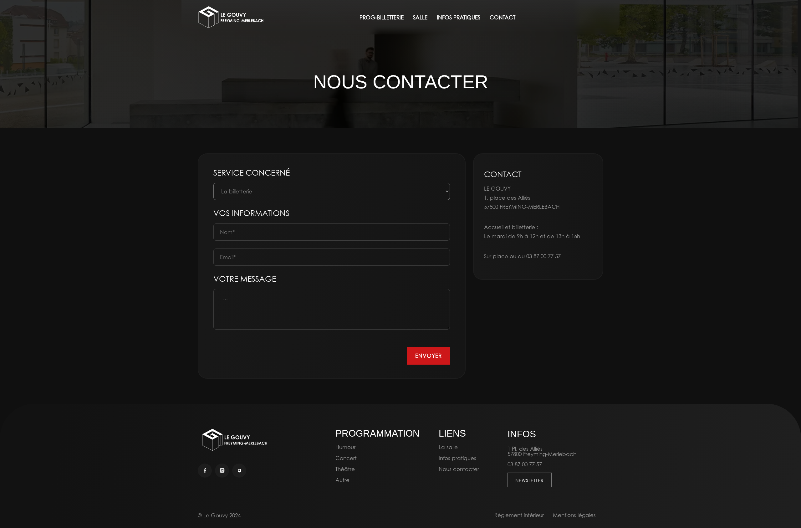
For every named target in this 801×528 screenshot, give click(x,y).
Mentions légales (574, 515)
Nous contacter (459, 469)
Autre (342, 480)
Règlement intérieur (519, 515)
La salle (448, 447)
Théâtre (345, 469)
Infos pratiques (457, 458)
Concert (346, 458)
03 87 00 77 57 (543, 256)
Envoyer (428, 355)
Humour (345, 447)
